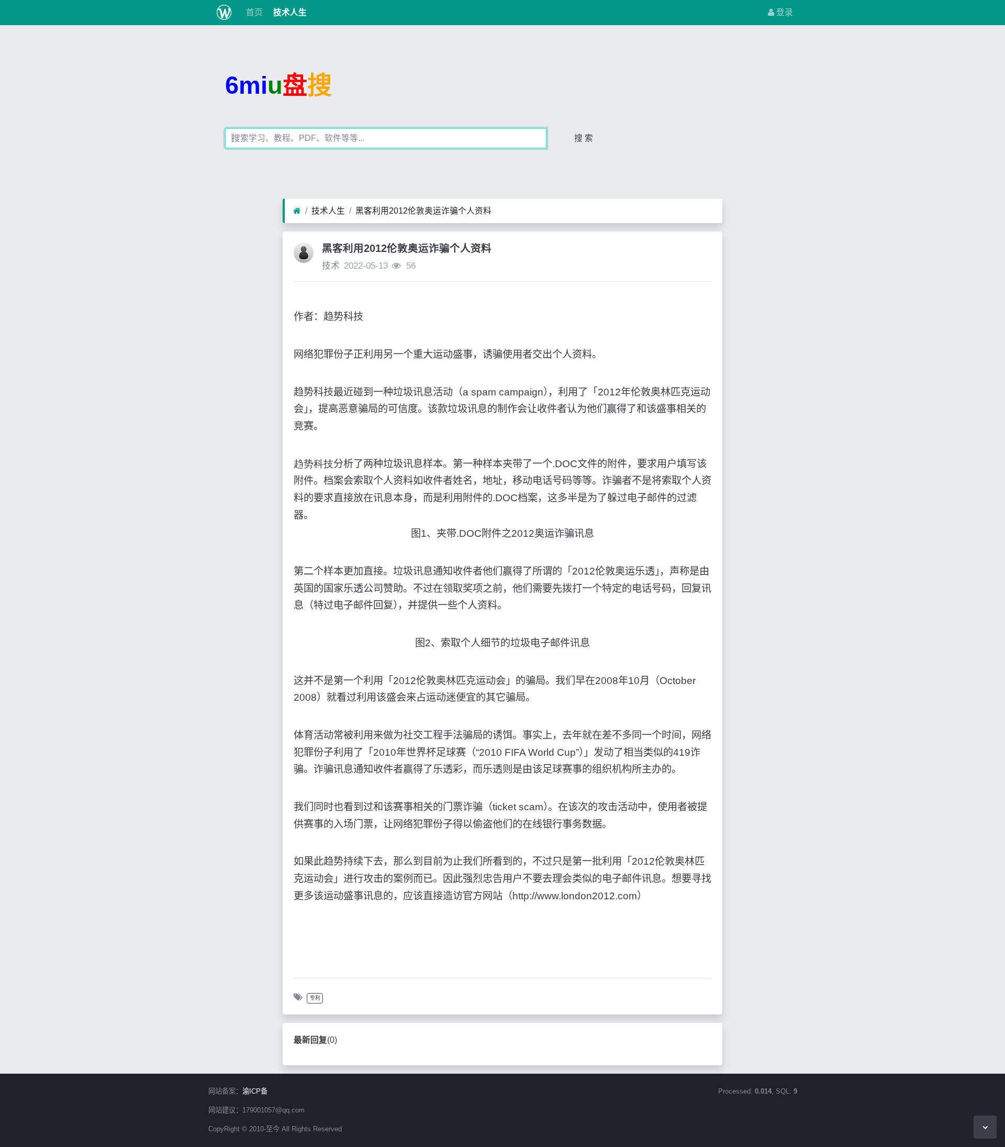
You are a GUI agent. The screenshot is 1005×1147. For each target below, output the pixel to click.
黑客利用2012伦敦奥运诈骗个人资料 (423, 210)
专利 (315, 998)
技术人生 (289, 12)
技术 (331, 266)
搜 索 (583, 138)
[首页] (297, 211)
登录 (783, 12)
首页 (253, 12)
